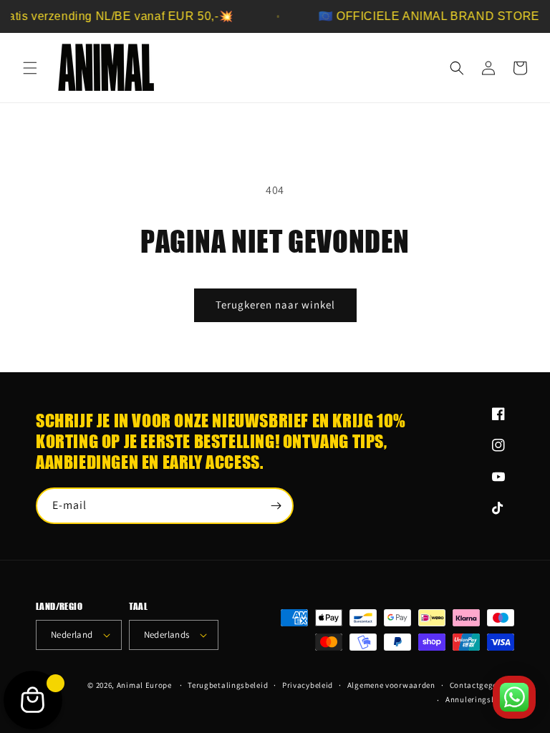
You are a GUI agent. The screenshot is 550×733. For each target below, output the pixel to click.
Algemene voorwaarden (391, 685)
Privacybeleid (307, 685)
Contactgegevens (482, 685)
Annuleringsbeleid (479, 699)
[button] (30, 68)
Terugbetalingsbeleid (228, 685)
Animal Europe (144, 685)
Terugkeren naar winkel (275, 304)
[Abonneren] (275, 506)
